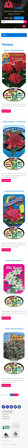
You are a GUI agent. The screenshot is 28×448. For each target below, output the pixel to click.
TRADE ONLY (8, 18)
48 (17, 394)
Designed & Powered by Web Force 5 (10, 444)
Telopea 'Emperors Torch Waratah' (14, 122)
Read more (6, 111)
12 (11, 394)
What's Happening (6, 440)
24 (14, 394)
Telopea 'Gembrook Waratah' (14, 191)
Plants (4, 35)
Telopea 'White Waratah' (14, 260)
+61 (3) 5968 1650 (7, 412)
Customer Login (19, 18)
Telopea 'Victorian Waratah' (14, 329)
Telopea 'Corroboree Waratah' (14, 50)
